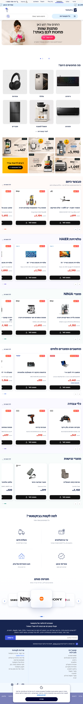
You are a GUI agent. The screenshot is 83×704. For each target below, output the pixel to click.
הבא (3, 40)
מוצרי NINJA (72, 294)
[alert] (36, 1)
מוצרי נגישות (72, 458)
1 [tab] (42, 59)
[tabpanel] (41, 40)
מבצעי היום (73, 181)
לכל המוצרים (7, 185)
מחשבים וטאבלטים (70, 658)
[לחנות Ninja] (27, 599)
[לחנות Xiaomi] (41, 599)
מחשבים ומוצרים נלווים (65, 349)
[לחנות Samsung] (16, 600)
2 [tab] (40, 59)
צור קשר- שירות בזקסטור (16, 653)
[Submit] (8, 16)
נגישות (23, 2)
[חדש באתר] (41, 155)
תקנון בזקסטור (19, 667)
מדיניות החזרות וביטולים (16, 658)
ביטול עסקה (20, 655)
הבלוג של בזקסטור (18, 662)
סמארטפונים (72, 655)
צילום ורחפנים (71, 669)
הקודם (79, 40)
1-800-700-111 (11, 2)
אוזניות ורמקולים (71, 664)
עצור (49, 58)
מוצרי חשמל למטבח (72, 672)
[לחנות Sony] (56, 599)
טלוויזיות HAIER (70, 239)
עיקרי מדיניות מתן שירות (16, 669)
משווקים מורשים (19, 660)
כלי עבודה (74, 403)
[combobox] (27, 16)
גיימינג (74, 660)
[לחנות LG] (67, 600)
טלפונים (73, 662)
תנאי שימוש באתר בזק (17, 664)
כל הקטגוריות (65, 16)
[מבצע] (41, 32)
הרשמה (10, 637)
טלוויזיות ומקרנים (70, 667)
